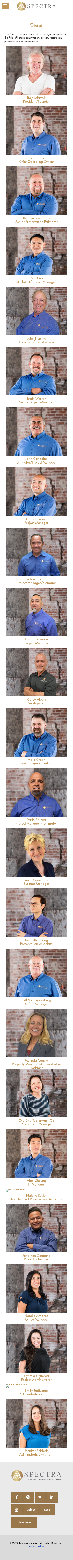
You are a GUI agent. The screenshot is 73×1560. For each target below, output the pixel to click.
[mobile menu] (5, 6)
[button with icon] (17, 1497)
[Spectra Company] (36, 6)
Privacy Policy (36, 1546)
